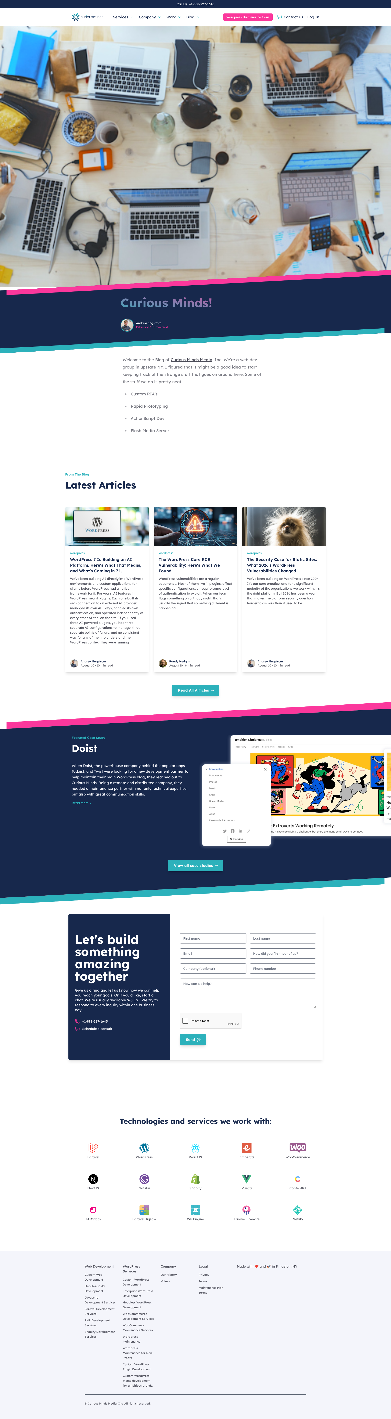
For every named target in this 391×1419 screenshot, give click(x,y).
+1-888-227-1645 (201, 4)
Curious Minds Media (191, 359)
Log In (313, 17)
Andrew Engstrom (148, 323)
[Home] (87, 17)
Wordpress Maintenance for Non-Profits (138, 1353)
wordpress (77, 553)
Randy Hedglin (179, 661)
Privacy (204, 1275)
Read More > (81, 803)
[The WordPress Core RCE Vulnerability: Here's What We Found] (195, 526)
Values (165, 1281)
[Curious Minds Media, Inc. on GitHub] (303, 1403)
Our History (169, 1275)
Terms (203, 1281)
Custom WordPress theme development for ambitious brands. (138, 1380)
